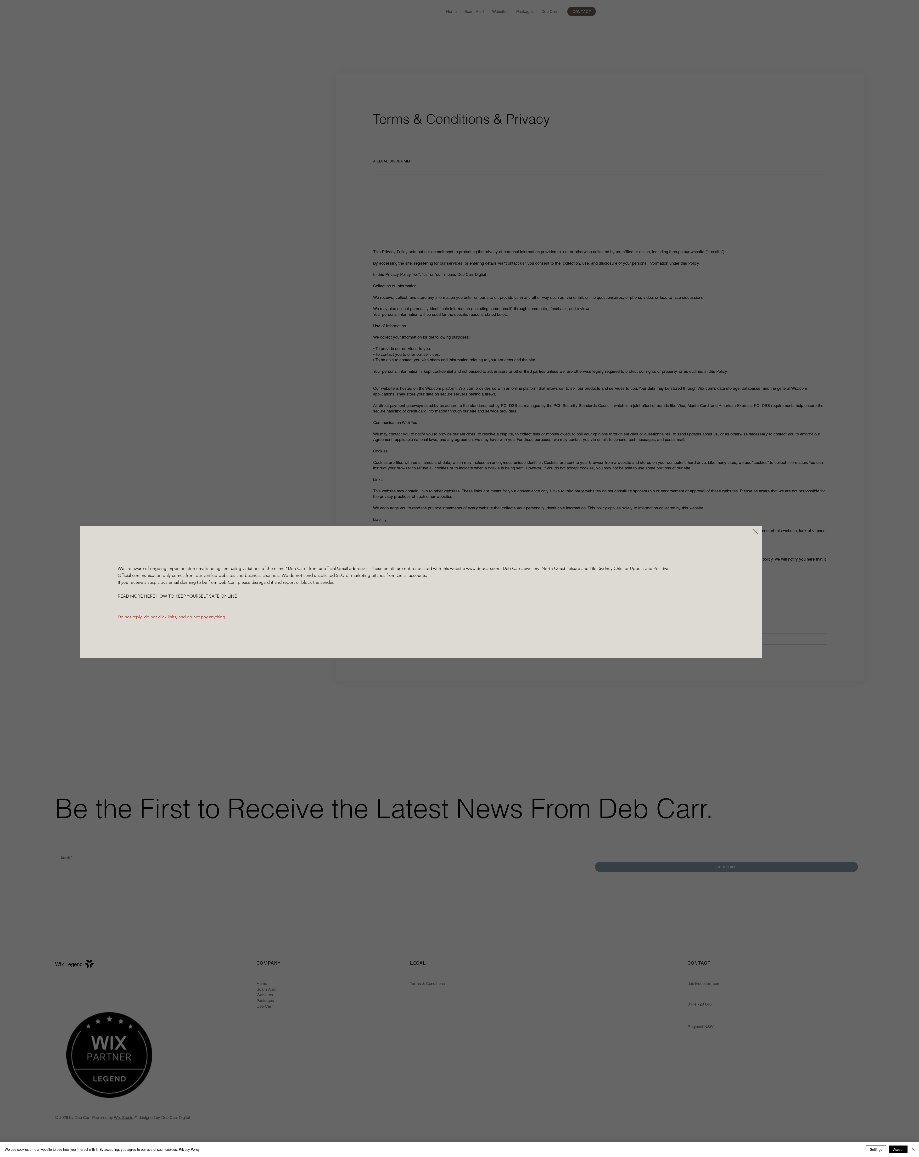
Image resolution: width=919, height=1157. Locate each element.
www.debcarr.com (483, 568)
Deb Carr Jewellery (521, 568)
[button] (755, 532)
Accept (898, 1149)
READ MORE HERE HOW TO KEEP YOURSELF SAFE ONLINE (177, 596)
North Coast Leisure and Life (569, 568)
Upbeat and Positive (649, 568)
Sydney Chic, (611, 568)
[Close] (913, 1149)
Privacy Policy (189, 1149)
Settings (876, 1149)
